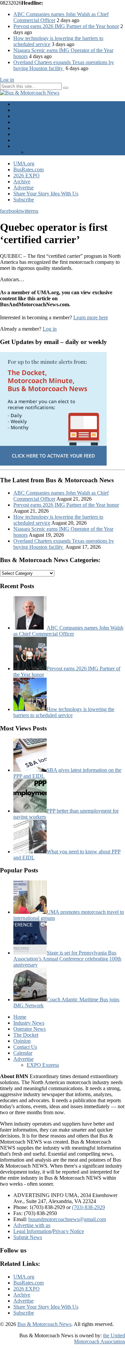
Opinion (22, 128)
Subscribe (23, 199)
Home (19, 104)
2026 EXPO (26, 175)
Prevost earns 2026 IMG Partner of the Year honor (66, 26)
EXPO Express (43, 152)
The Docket (25, 122)
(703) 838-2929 (88, 1207)
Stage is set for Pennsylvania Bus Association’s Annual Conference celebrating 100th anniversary (67, 959)
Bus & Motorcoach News (44, 1324)
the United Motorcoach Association (99, 1338)
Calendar (22, 140)
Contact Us (25, 134)
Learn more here (90, 317)
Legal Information (32, 1231)
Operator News (29, 116)
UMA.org (23, 163)
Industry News (28, 110)
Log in (7, 79)
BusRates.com (28, 169)
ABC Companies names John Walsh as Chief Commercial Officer (68, 631)
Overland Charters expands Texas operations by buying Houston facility (63, 65)
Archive (21, 181)
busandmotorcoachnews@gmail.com (67, 1219)
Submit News (27, 1237)
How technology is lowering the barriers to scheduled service (63, 712)
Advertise (23, 146)
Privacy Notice (68, 1231)
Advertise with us (31, 1225)
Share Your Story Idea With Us (45, 193)
